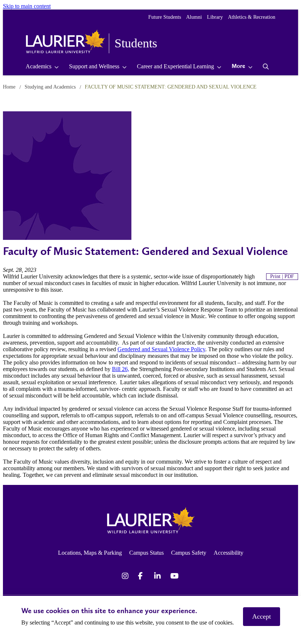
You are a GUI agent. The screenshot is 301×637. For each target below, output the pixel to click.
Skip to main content (27, 6)
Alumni (194, 17)
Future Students (164, 17)
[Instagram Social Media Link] (126, 576)
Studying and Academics (50, 87)
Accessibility (228, 553)
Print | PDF (282, 276)
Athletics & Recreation (251, 17)
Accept (261, 616)
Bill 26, (120, 369)
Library (215, 17)
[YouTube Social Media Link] (174, 576)
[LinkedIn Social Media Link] (158, 576)
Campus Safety (188, 553)
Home (9, 87)
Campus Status (146, 553)
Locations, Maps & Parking (90, 553)
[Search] (266, 66)
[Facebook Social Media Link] (142, 576)
